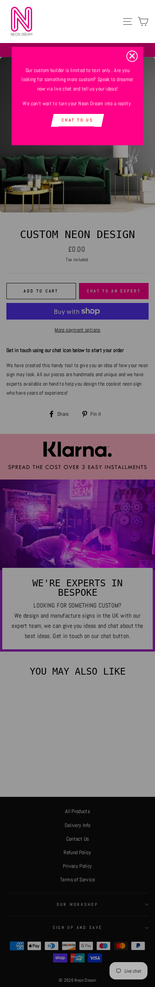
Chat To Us (77, 120)
